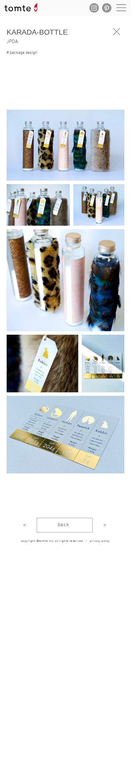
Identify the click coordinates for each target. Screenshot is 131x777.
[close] (116, 31)
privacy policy (100, 541)
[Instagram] (94, 8)
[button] (29, 99)
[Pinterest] (106, 8)
